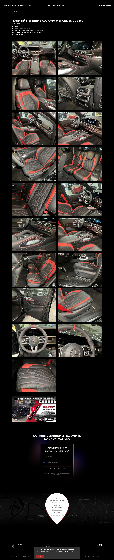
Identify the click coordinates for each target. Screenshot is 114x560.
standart (13, 5)
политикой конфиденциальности (67, 553)
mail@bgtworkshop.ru (57, 515)
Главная (6, 5)
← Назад (14, 12)
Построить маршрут (57, 502)
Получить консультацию (57, 469)
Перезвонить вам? (57, 510)
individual (21, 5)
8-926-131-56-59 (104, 5)
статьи (28, 5)
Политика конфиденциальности (93, 556)
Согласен (40, 556)
